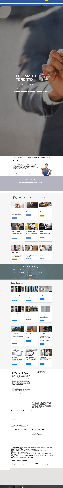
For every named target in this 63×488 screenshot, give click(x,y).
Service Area (37, 5)
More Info (13, 465)
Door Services (30, 5)
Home (17, 5)
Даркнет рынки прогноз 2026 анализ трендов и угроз (14, 463)
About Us (21, 5)
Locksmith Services (25, 5)
